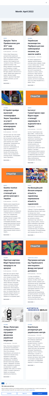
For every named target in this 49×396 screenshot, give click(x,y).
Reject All (24, 393)
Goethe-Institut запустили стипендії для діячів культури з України (11, 193)
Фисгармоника (8, 51)
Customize (9, 393)
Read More (7, 83)
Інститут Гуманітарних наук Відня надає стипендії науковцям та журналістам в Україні (36, 118)
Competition (31, 257)
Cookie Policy (32, 390)
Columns (30, 38)
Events (5, 38)
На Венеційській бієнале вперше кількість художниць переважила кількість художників (35, 196)
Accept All (40, 393)
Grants (29, 107)
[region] (24, 390)
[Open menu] (46, 3)
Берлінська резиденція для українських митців (36, 329)
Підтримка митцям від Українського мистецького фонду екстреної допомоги (36, 265)
